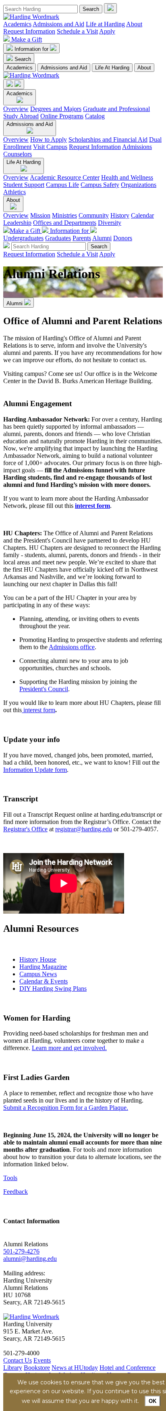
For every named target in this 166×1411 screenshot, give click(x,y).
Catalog (95, 116)
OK (152, 1401)
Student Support (23, 184)
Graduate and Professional (116, 108)
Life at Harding (105, 24)
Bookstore (37, 1367)
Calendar (142, 215)
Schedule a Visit (77, 31)
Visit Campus (50, 146)
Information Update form (35, 769)
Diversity (109, 222)
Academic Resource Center (65, 177)
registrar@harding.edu (83, 829)
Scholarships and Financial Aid (107, 139)
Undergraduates (23, 238)
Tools (10, 1177)
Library (12, 1367)
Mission (40, 215)
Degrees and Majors (55, 108)
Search (23, 59)
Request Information (29, 31)
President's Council (43, 689)
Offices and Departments (64, 222)
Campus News (38, 974)
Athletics (14, 192)
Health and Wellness (127, 177)
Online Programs (61, 116)
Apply (107, 31)
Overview (16, 108)
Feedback (15, 1191)
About (134, 24)
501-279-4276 (21, 1251)
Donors (122, 238)
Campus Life (62, 184)
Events (42, 1360)
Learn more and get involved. (69, 1047)
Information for (32, 49)
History (119, 215)
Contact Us (17, 1360)
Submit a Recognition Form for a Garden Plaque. (65, 1107)
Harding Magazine (43, 966)
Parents (82, 238)
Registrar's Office (25, 829)
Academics (17, 24)
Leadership (17, 222)
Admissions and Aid (58, 24)
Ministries (64, 215)
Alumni (102, 238)
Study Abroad (21, 116)
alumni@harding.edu (30, 1258)
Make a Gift (26, 39)
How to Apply (48, 139)
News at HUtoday (75, 1367)
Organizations (138, 184)
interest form (92, 505)
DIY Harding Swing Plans (53, 988)
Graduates (58, 238)
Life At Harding (112, 68)
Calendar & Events (43, 981)
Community (94, 215)
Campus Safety (100, 184)
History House (37, 959)
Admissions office (72, 647)
